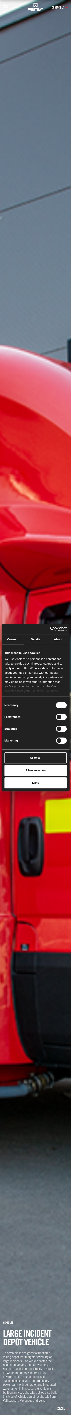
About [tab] (58, 639)
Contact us (58, 7)
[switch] (61, 717)
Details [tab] (35, 639)
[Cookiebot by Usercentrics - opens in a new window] (50, 628)
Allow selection (35, 770)
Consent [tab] (13, 639)
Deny (35, 782)
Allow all (35, 757)
